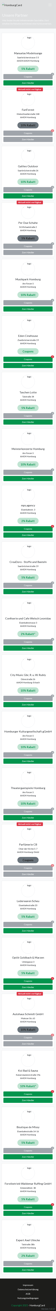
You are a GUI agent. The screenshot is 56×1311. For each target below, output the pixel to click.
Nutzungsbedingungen (28, 1298)
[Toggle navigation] (50, 5)
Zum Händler (28, 83)
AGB (28, 1293)
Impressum (28, 1285)
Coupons (38, 358)
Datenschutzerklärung (28, 1289)
